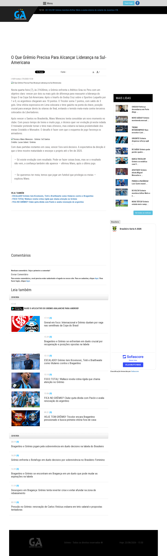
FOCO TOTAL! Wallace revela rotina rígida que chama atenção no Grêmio (44, 199)
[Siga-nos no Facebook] (137, 3)
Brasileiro (115, 222)
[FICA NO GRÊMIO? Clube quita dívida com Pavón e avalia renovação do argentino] (25, 399)
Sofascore (135, 371)
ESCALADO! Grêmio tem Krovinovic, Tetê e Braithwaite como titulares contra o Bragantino (52, 196)
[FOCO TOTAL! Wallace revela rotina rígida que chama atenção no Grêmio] (25, 380)
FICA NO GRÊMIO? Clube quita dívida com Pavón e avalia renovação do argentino (48, 202)
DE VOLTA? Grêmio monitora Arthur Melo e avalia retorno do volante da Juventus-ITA (81, 10)
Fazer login (129, 3)
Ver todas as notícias (143, 213)
